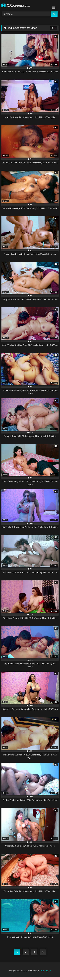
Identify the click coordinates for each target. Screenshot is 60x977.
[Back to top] (51, 968)
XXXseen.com (18, 5)
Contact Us (46, 970)
